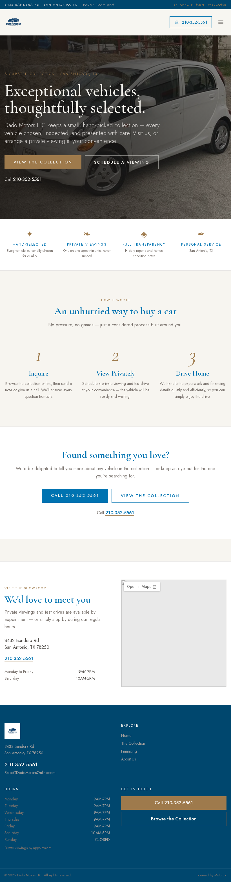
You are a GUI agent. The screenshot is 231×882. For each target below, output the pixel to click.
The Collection (133, 743)
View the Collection (43, 162)
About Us (128, 759)
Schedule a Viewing (121, 162)
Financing (129, 751)
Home (126, 735)
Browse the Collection (174, 819)
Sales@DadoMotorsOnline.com (30, 772)
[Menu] (220, 22)
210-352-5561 (190, 22)
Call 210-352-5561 (75, 495)
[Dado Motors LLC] (14, 22)
